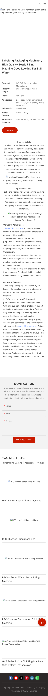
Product (40, 463)
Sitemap (33, 691)
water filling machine (27, 326)
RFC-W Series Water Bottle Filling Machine (21, 579)
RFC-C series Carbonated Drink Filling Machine (23, 621)
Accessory (29, 463)
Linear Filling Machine (12, 463)
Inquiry (10, 130)
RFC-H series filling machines (18, 539)
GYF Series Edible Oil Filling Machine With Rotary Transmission (22, 663)
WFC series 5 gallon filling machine (21, 500)
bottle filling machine (14, 228)
